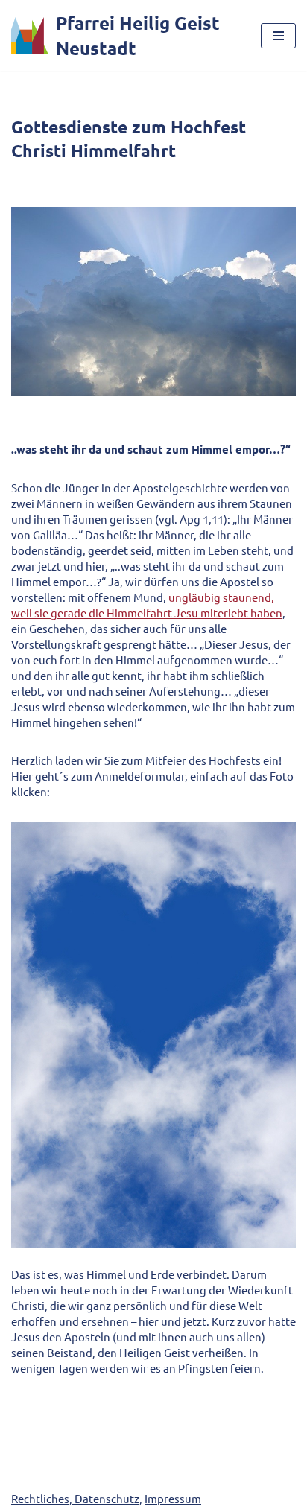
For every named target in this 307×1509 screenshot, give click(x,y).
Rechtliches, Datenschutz (75, 1498)
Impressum (173, 1498)
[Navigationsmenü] (278, 35)
